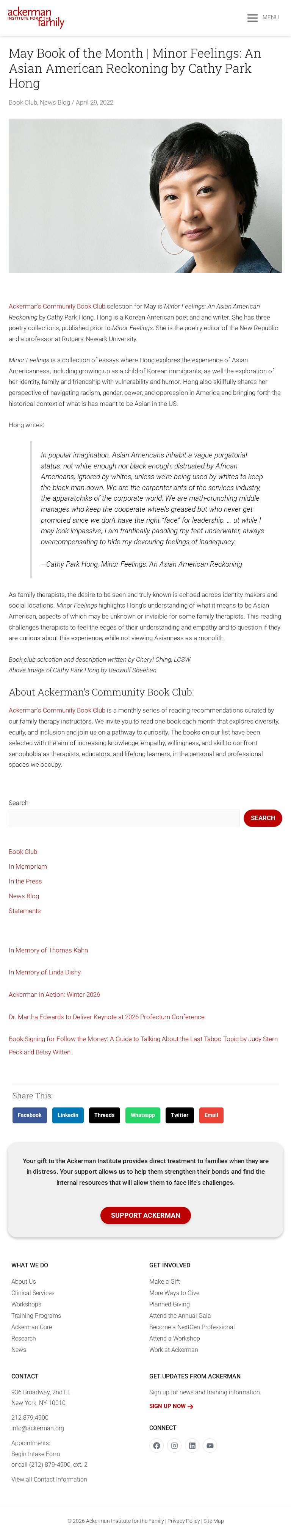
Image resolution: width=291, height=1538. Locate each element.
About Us (23, 1281)
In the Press (25, 881)
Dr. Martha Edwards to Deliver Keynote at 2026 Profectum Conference (107, 1017)
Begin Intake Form (35, 1454)
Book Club (23, 102)
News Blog (55, 102)
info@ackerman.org (37, 1428)
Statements (25, 911)
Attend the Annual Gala (180, 1315)
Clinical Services (33, 1293)
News (18, 1349)
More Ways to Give (174, 1293)
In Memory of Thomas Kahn (48, 950)
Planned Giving (169, 1304)
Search (18, 803)
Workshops (26, 1304)
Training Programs (36, 1315)
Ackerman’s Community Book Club (57, 306)
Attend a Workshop (174, 1338)
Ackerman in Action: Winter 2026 (54, 994)
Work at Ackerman (173, 1349)
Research (23, 1338)
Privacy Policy (183, 1521)
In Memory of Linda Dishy (45, 972)
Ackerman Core (31, 1327)
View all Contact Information (49, 1479)
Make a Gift (164, 1281)
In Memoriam (28, 866)
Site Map (213, 1521)
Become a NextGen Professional (192, 1327)
